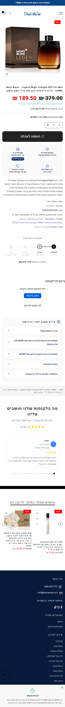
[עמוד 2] (51, 473)
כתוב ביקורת (32, 296)
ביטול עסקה (58, 666)
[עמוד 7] (40, 473)
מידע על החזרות (56, 661)
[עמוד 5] (45, 473)
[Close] (62, 687)
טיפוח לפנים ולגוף (55, 626)
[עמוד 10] (33, 473)
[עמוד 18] (15, 473)
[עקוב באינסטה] (58, 607)
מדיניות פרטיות (56, 676)
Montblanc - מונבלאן (46, 219)
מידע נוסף (58, 681)
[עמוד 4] (47, 473)
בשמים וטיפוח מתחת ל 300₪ (50, 222)
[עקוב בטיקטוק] (55, 607)
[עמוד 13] (27, 473)
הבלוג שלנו (58, 646)
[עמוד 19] (13, 473)
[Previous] (60, 523)
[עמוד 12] (29, 473)
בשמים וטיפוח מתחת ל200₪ (24, 222)
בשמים (23, 219)
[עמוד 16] (20, 473)
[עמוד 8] (38, 473)
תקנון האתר (58, 671)
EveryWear (52, 227)
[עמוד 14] (24, 473)
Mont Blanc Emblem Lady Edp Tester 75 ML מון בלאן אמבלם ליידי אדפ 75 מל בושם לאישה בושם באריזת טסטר (18, 539)
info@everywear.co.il (47, 592)
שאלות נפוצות (56, 651)
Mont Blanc (52, 201)
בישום (60, 621)
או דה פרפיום (40, 227)
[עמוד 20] (11, 473)
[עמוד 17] (17, 473)
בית (61, 389)
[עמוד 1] (54, 473)
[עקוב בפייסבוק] (61, 607)
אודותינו (59, 641)
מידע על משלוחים (55, 656)
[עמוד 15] (22, 473)
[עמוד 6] (42, 473)
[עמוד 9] (36, 473)
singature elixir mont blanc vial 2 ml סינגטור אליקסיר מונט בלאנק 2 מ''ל (48, 546)
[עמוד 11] (31, 473)
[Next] (4, 523)
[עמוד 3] (49, 473)
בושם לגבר (50, 206)
